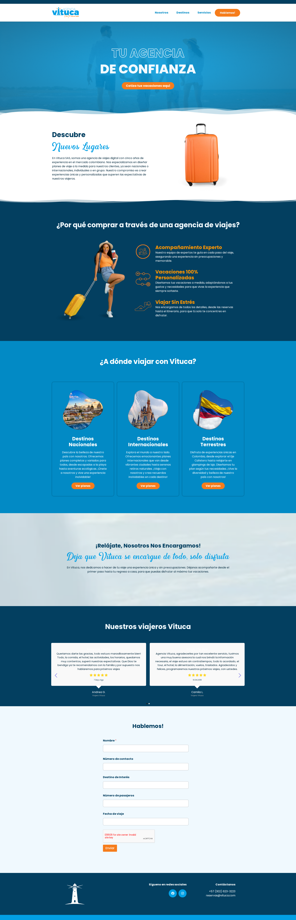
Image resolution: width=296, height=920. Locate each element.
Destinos (182, 13)
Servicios (204, 13)
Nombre (109, 740)
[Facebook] (173, 893)
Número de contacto (118, 758)
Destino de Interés (116, 777)
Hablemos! (227, 13)
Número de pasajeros (118, 795)
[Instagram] (182, 893)
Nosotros (161, 13)
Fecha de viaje (113, 813)
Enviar (110, 848)
